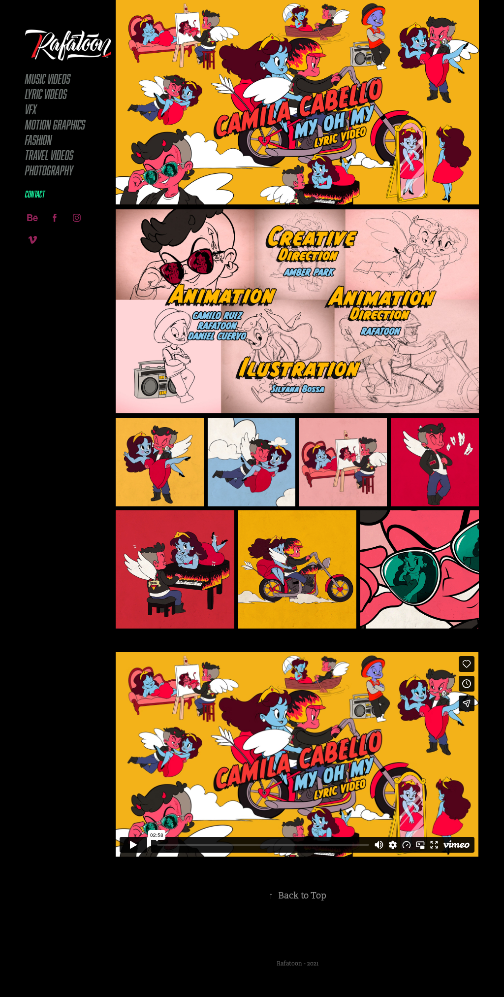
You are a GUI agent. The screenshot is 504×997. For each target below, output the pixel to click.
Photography (49, 170)
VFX (31, 109)
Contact (35, 194)
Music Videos (47, 78)
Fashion (38, 140)
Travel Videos (49, 155)
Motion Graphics (55, 124)
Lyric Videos (46, 94)
